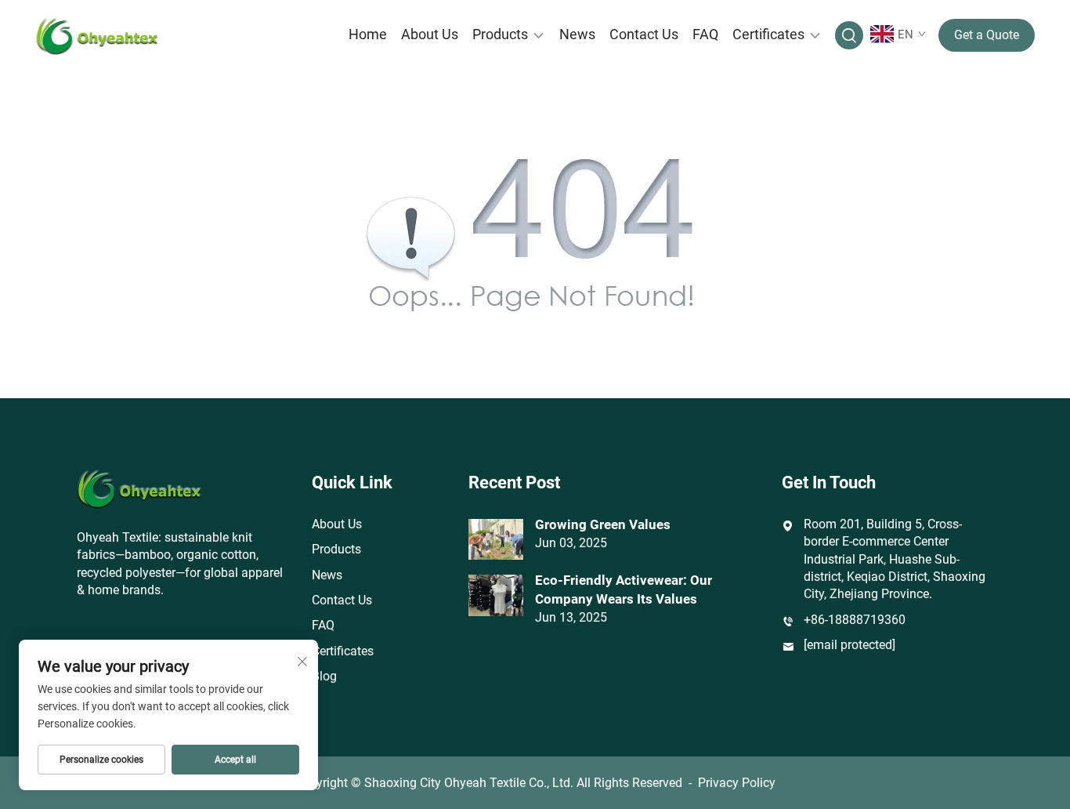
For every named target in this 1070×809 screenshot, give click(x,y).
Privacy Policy (736, 782)
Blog (324, 676)
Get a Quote (986, 34)
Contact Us (643, 34)
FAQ (705, 34)
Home (368, 34)
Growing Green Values (603, 524)
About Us (429, 34)
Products (500, 34)
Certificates (768, 34)
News (577, 34)
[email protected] (849, 644)
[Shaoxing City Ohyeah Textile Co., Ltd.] (109, 35)
